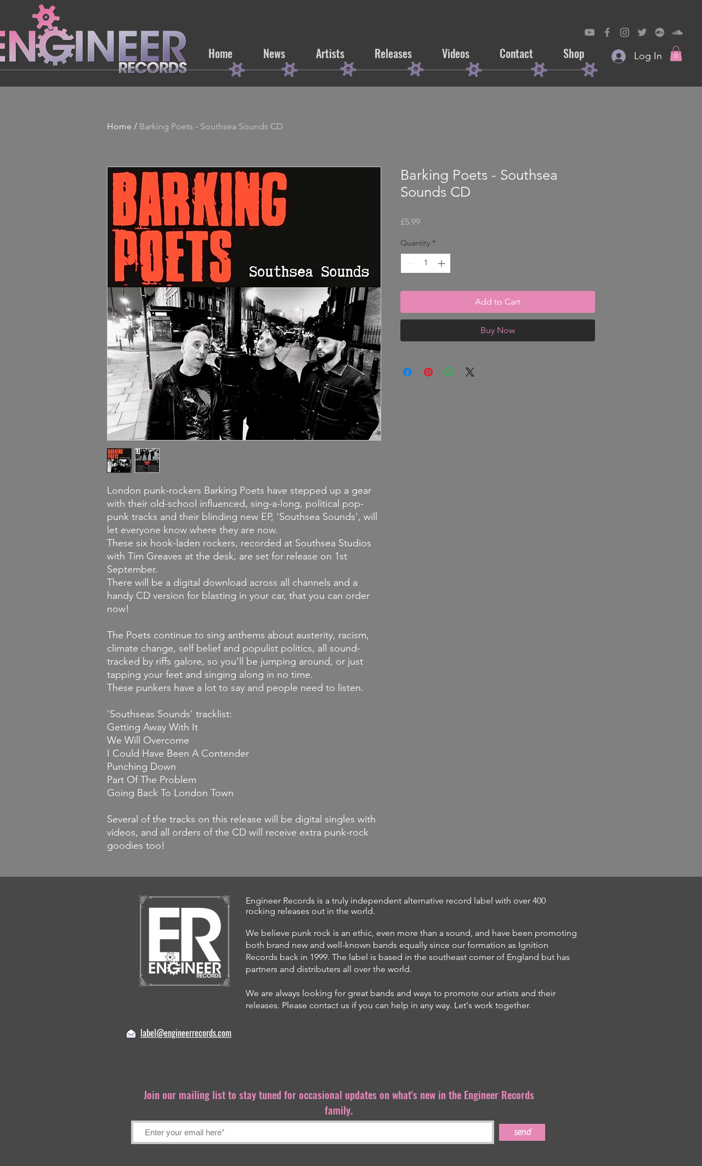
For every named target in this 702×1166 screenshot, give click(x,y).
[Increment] (442, 263)
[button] (676, 53)
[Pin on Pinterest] (428, 372)
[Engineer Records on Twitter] (642, 32)
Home (119, 126)
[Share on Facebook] (407, 372)
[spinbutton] (425, 263)
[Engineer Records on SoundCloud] (677, 32)
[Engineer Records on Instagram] (625, 32)
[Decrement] (409, 263)
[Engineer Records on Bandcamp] (660, 32)
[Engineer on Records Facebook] (607, 32)
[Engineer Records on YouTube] (590, 32)
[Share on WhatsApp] (449, 372)
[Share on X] (470, 372)
